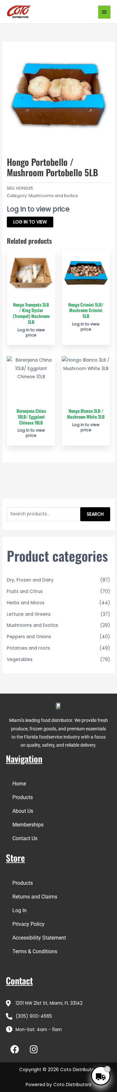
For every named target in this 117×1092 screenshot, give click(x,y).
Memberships (28, 825)
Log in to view (30, 222)
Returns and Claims (34, 897)
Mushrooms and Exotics (53, 195)
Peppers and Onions (29, 637)
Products (22, 797)
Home (19, 784)
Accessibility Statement (39, 938)
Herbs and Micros (26, 603)
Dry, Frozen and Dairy (30, 580)
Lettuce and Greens (29, 614)
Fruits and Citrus (25, 591)
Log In (19, 910)
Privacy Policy (28, 924)
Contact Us (24, 838)
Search (95, 514)
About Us (22, 811)
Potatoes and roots (28, 648)
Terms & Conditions (34, 951)
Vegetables (19, 659)
